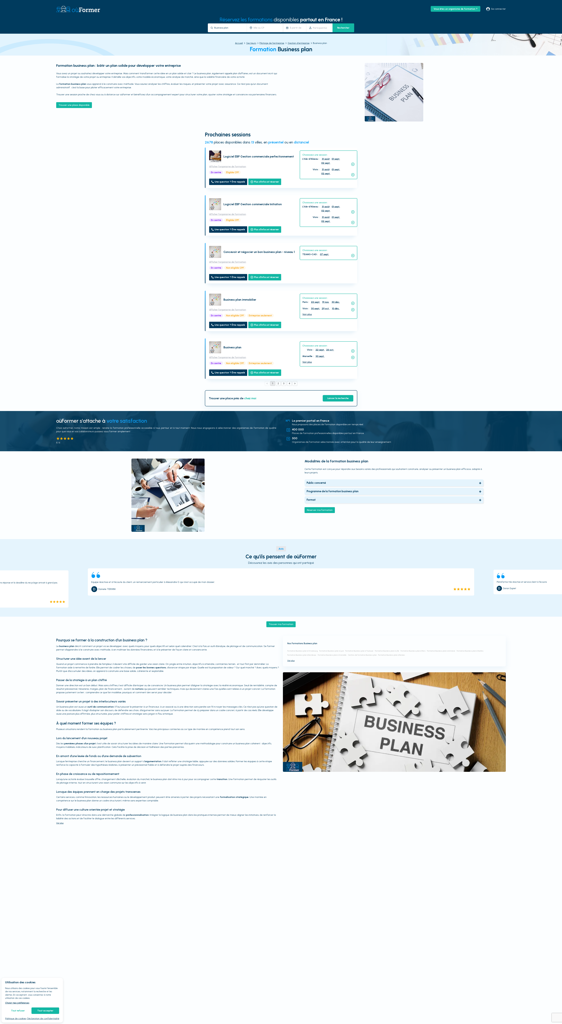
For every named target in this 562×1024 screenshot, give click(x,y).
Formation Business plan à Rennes (391, 655)
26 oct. (330, 349)
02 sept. (325, 163)
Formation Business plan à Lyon (331, 651)
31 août (326, 158)
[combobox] (229, 27)
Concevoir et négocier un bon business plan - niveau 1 (259, 252)
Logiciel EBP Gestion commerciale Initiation (252, 204)
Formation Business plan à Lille (387, 651)
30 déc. (336, 302)
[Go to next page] (295, 383)
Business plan (232, 347)
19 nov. (325, 302)
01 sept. (336, 158)
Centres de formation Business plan (362, 655)
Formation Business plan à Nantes (470, 651)
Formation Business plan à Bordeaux (301, 655)
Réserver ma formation (320, 510)
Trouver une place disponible (74, 105)
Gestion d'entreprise (299, 43)
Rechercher (343, 27)
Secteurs (251, 43)
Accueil (239, 43)
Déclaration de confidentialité (43, 1018)
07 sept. (324, 254)
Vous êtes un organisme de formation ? (455, 8)
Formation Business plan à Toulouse (359, 651)
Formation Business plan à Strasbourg (302, 651)
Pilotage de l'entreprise (271, 43)
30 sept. (315, 308)
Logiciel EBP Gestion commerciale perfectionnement (258, 156)
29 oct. (325, 308)
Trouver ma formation (281, 624)
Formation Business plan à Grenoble (332, 655)
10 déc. (336, 308)
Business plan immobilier (239, 299)
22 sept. (315, 302)
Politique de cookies (15, 1018)
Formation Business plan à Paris (413, 651)
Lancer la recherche (338, 398)
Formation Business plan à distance (441, 651)
